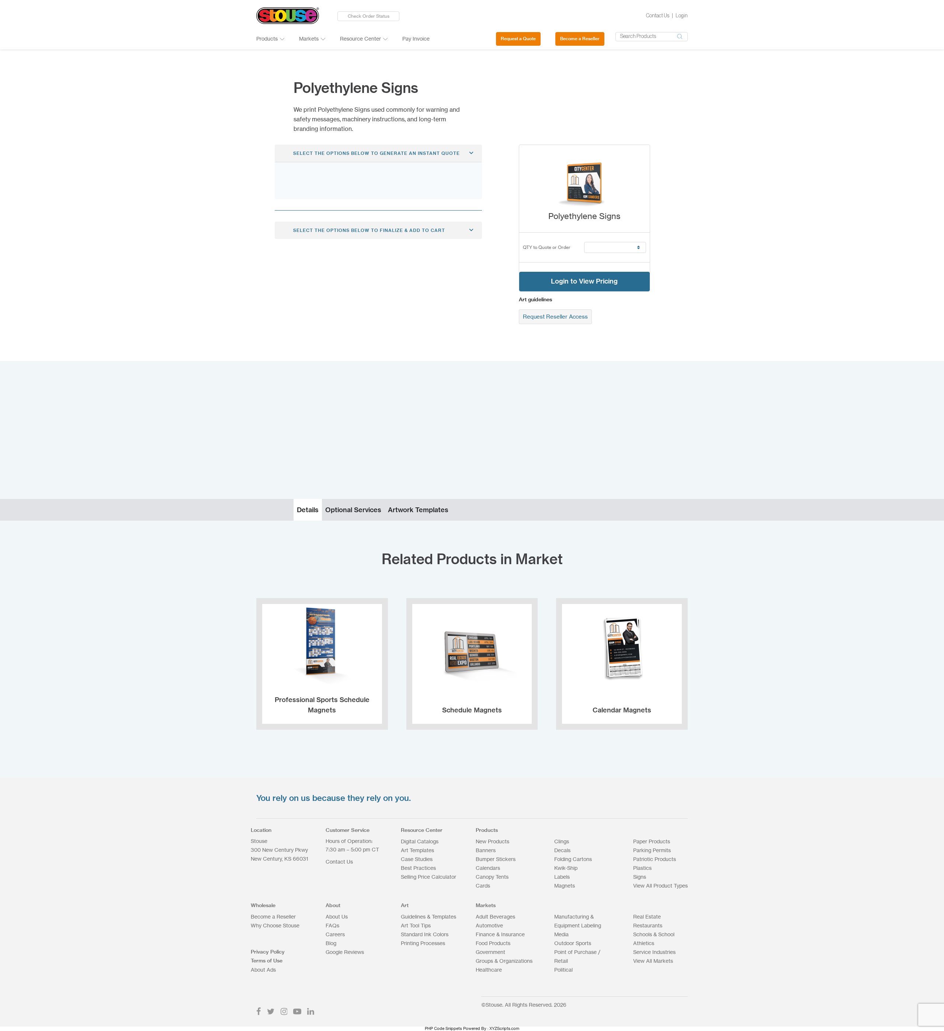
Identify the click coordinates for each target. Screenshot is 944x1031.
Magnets (564, 885)
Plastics (642, 868)
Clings (561, 841)
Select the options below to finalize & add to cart (369, 230)
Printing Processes (423, 943)
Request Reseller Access (555, 316)
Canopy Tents (492, 877)
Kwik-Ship (565, 868)
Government (490, 952)
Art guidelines (535, 299)
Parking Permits (652, 850)
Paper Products (651, 841)
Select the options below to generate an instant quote (376, 153)
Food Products (493, 943)
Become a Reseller (580, 38)
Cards (483, 885)
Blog (331, 943)
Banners (486, 850)
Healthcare (489, 969)
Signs (639, 877)
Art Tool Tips (416, 925)
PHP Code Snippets (443, 1028)
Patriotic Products (654, 859)
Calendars (488, 868)
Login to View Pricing (584, 281)
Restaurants (647, 925)
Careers (335, 934)
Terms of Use (266, 960)
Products (267, 38)
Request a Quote (518, 38)
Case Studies (417, 859)
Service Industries (654, 952)
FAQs (332, 925)
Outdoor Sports (572, 943)
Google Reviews (345, 952)
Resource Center (360, 38)
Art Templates (417, 850)
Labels (562, 877)
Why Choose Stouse (275, 925)
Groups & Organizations (504, 961)
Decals (562, 850)
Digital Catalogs (419, 841)
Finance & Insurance (500, 934)
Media (561, 934)
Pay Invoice (416, 38)
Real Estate (647, 916)
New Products (492, 841)
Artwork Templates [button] (418, 510)
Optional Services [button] (353, 510)
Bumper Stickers (496, 859)
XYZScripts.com (504, 1028)
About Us (337, 916)
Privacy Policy (268, 951)
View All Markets (653, 961)
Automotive (489, 925)
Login (682, 15)
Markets (309, 38)
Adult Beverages (495, 916)
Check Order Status (368, 16)
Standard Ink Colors (424, 934)
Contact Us (657, 15)
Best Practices (418, 868)
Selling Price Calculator (428, 877)
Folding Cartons (573, 859)
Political (563, 969)
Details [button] (308, 510)
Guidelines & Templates (428, 916)
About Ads (263, 969)
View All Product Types (660, 885)
